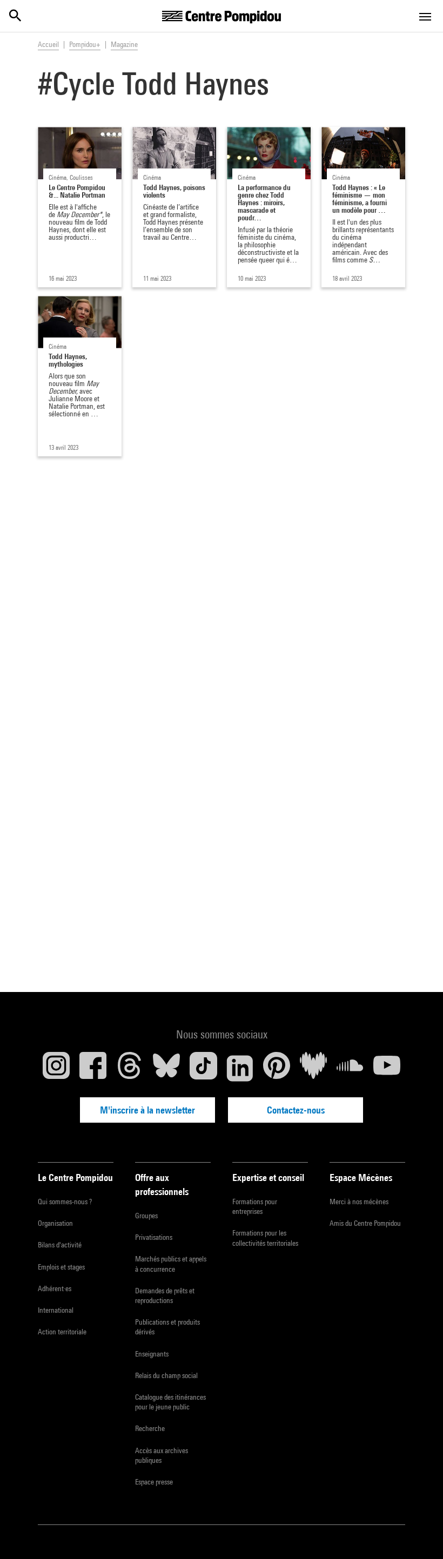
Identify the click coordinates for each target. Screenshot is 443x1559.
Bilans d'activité (60, 1244)
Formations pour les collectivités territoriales (265, 1238)
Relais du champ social (166, 1375)
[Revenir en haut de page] (417, 1533)
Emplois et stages (61, 1267)
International (55, 1310)
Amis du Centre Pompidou (365, 1223)
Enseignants (152, 1353)
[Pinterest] (276, 1068)
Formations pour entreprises (254, 1206)
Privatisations (153, 1237)
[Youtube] (386, 1068)
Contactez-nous (296, 1110)
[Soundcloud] (350, 1068)
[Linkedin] (240, 1068)
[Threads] (129, 1068)
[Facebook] (93, 1068)
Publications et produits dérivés (167, 1327)
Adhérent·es (54, 1288)
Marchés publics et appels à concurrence (170, 1263)
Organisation (55, 1223)
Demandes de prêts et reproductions (164, 1295)
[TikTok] (203, 1068)
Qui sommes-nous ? (65, 1201)
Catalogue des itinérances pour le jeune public (170, 1402)
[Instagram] (56, 1068)
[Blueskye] (166, 1068)
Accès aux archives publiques (161, 1455)
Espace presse (154, 1481)
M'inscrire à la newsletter (147, 1110)
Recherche (150, 1428)
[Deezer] (313, 1068)
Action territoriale (62, 1331)
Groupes (146, 1215)
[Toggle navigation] (425, 17)
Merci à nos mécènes (359, 1201)
